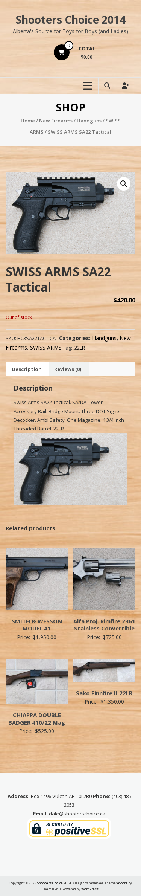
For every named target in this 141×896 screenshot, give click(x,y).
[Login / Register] (125, 86)
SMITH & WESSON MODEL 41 (37, 624)
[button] (123, 184)
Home (28, 120)
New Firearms (56, 120)
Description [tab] (27, 369)
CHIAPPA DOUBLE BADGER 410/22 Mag (36, 718)
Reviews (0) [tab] (67, 369)
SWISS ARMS (46, 347)
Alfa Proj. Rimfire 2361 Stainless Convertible (104, 624)
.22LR (79, 347)
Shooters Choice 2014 (71, 19)
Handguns (89, 120)
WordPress (90, 889)
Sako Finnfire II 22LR (104, 693)
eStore (122, 883)
